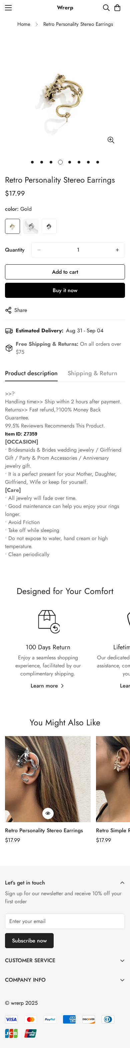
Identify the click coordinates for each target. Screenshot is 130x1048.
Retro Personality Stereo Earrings (44, 830)
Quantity (15, 250)
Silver (30, 226)
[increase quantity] (117, 250)
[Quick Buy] (48, 813)
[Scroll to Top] (118, 1012)
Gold (12, 226)
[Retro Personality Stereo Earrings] (48, 779)
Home (23, 24)
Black (49, 226)
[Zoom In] (110, 140)
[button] (117, 7)
